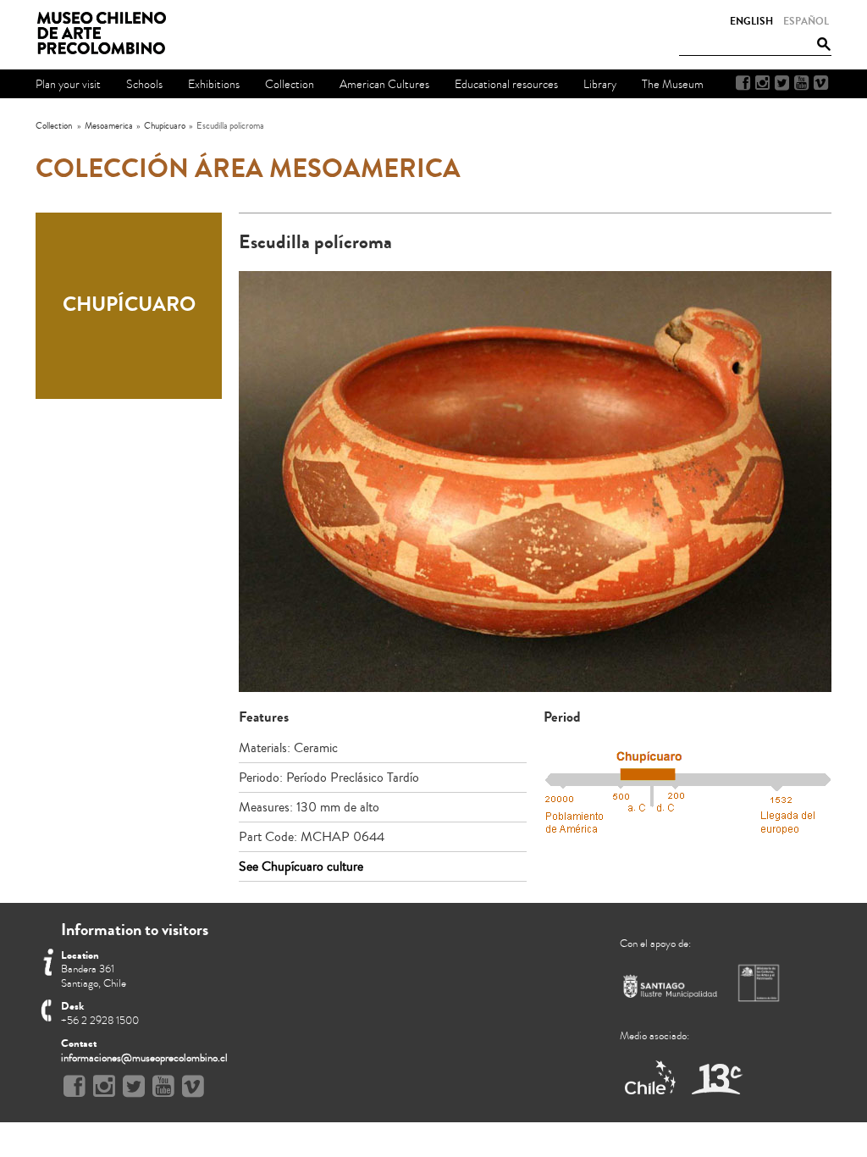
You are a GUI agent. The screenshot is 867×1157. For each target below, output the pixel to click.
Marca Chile (651, 1078)
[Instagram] (762, 83)
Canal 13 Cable (716, 1078)
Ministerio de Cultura (760, 982)
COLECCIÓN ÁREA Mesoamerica (248, 168)
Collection (54, 125)
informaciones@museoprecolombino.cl (144, 1058)
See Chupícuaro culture (301, 866)
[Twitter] (782, 83)
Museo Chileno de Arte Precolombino (107, 33)
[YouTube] (801, 83)
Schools (144, 84)
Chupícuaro (164, 125)
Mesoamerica (109, 125)
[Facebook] (743, 83)
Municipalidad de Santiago (670, 990)
